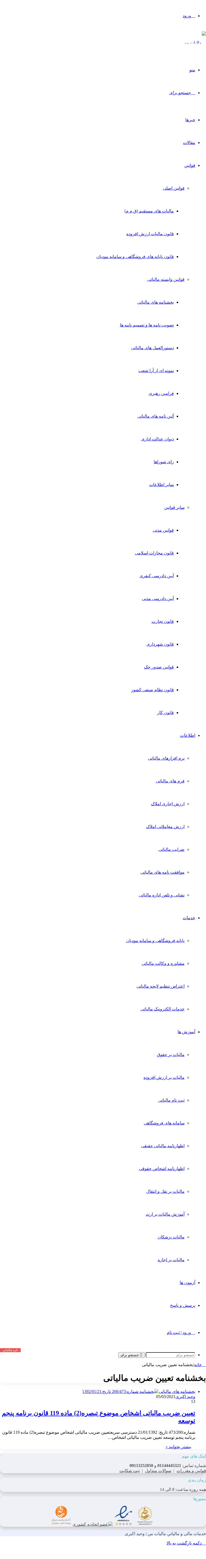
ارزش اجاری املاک (168, 803)
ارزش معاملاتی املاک (165, 826)
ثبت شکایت (129, 1470)
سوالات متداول (158, 1470)
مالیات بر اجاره (171, 1260)
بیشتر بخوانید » (178, 1446)
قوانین (189, 165)
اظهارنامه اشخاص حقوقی (162, 1168)
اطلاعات (187, 735)
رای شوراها (164, 461)
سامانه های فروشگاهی (164, 1123)
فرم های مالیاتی (170, 781)
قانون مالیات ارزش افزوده (150, 233)
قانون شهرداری (160, 644)
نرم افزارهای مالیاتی (166, 758)
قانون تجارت (163, 621)
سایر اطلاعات (161, 484)
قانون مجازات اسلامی (154, 553)
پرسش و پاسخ (182, 1305)
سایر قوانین (174, 507)
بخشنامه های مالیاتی (155, 302)
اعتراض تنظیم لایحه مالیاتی (161, 986)
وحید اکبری (185, 1396)
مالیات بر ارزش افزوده (164, 1077)
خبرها (190, 119)
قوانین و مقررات (191, 1470)
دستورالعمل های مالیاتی (152, 347)
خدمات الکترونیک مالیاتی (163, 1009)
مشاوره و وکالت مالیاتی (163, 963)
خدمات (189, 917)
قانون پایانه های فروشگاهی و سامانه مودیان (135, 256)
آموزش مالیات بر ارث (165, 1214)
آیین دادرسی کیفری (156, 575)
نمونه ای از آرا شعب (156, 370)
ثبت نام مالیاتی (171, 1100)
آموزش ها (186, 1031)
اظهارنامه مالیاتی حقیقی (163, 1145)
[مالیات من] (194, 43)
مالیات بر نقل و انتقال (165, 1191)
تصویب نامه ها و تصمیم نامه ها (147, 325)
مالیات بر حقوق (171, 1054)
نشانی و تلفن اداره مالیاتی (162, 895)
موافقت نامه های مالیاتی (163, 872)
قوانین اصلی (174, 188)
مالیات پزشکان (171, 1237)
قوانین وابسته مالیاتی (166, 279)
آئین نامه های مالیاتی (155, 416)
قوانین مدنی (163, 530)
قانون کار (165, 712)
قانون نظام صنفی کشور (152, 689)
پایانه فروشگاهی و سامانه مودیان (155, 940)
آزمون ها (187, 1282)
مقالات (189, 142)
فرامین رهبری (161, 393)
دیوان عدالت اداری (157, 439)
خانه (198, 1364)
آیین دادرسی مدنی (158, 598)
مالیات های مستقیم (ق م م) (149, 211)
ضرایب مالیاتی (172, 849)
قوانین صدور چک (159, 667)
